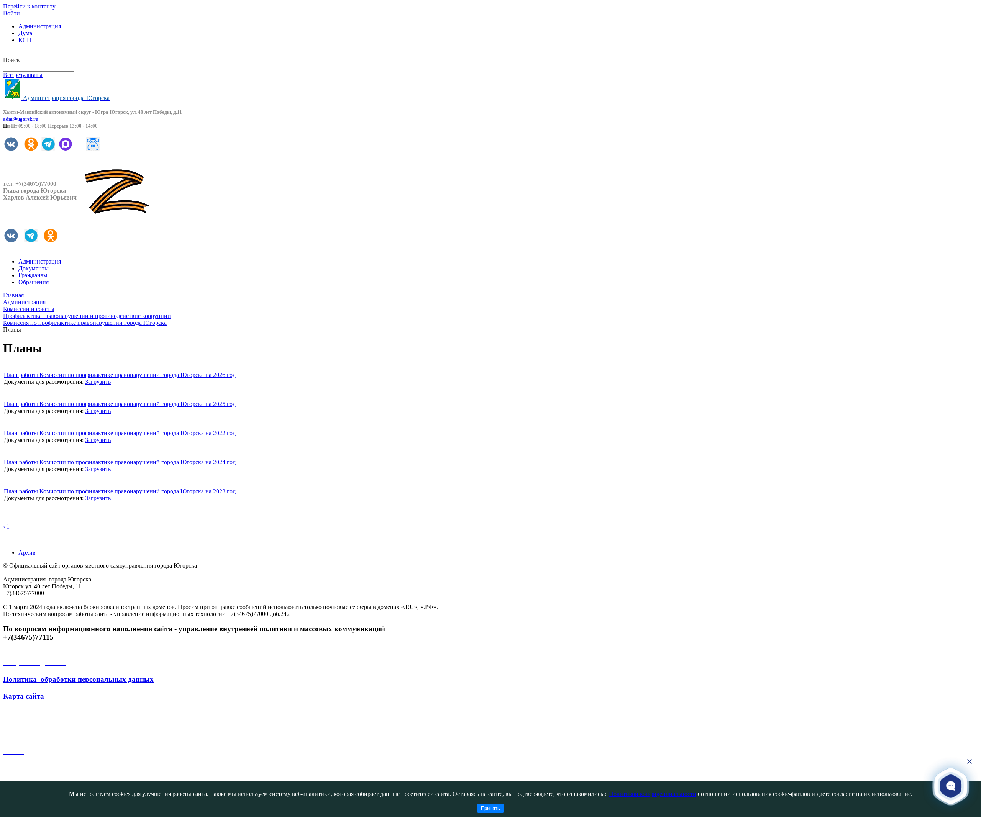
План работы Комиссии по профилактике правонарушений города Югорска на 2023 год (120, 491)
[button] (951, 786)
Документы (33, 268)
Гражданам (32, 275)
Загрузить (98, 381)
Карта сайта (23, 696)
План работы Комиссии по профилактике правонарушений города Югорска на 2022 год (120, 433)
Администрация (39, 26)
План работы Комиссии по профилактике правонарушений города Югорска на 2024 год (120, 462)
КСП (24, 40)
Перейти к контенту (29, 6)
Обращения (33, 282)
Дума (25, 33)
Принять (490, 808)
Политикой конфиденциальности (652, 794)
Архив (27, 552)
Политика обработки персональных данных (78, 679)
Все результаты (23, 75)
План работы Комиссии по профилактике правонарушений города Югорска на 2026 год (120, 375)
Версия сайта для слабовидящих (45, 53)
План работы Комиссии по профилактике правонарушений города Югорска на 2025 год (120, 404)
